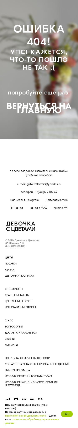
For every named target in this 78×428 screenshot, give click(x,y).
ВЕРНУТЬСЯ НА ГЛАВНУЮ (39, 252)
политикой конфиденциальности (25, 415)
